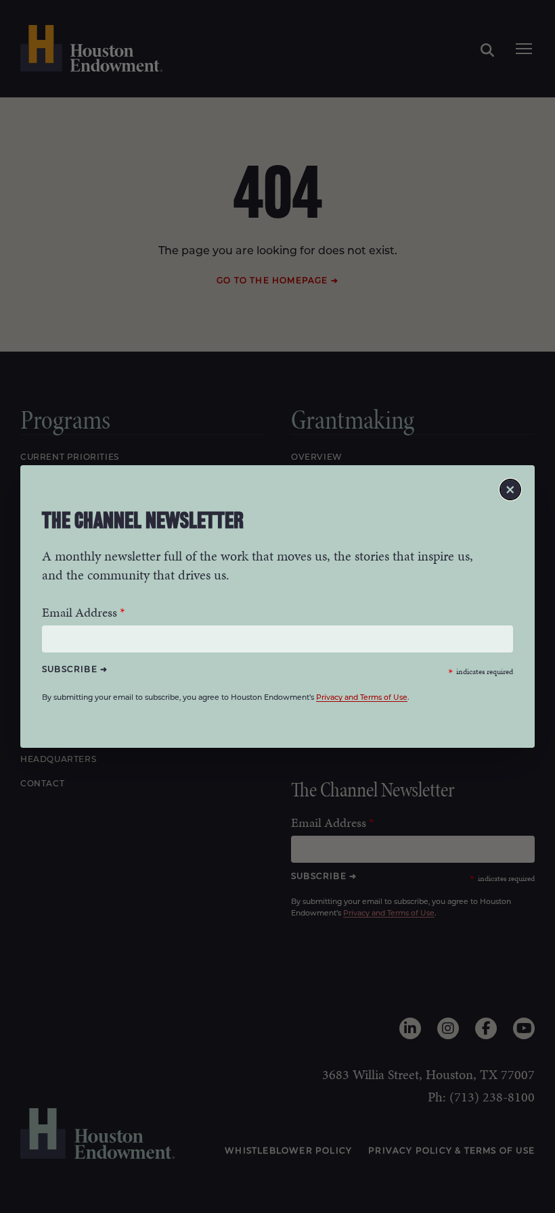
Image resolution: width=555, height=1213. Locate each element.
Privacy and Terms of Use (361, 698)
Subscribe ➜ (75, 669)
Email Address (79, 612)
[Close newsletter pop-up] (510, 489)
